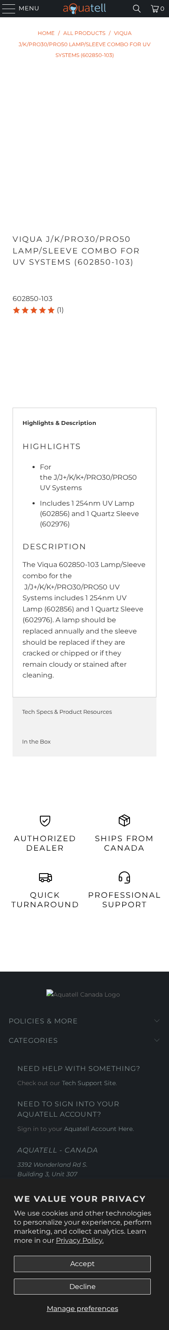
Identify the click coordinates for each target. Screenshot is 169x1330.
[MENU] (5, 8)
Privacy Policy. (80, 1240)
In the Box (36, 741)
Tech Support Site (89, 1083)
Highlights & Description (59, 422)
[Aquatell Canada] (84, 8)
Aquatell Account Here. (99, 1129)
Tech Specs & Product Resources (67, 711)
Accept (82, 1264)
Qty (18, 322)
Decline (82, 1286)
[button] (38, 310)
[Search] (137, 8)
